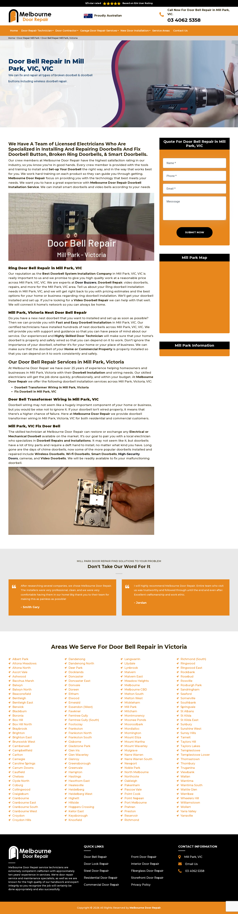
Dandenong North (81, 663)
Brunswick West (23, 741)
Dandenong (76, 659)
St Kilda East (189, 720)
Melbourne (132, 685)
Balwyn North (22, 689)
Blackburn (19, 711)
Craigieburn (20, 794)
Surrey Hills (188, 733)
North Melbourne (136, 772)
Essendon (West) (80, 707)
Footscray (75, 724)
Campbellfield (22, 750)
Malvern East (133, 676)
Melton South (134, 694)
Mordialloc (131, 728)
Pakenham (132, 785)
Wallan (185, 776)
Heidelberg (76, 789)
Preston (130, 811)
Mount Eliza (132, 737)
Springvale (188, 707)
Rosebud (187, 676)
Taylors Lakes (190, 746)
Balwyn (17, 685)
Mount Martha (134, 741)
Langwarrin (132, 659)
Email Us (191, 864)
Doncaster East (79, 680)
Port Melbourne (135, 802)
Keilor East (76, 811)
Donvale (74, 685)
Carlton (17, 754)
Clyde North (20, 781)
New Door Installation (135, 30)
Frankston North (80, 733)
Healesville (76, 785)
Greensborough (79, 763)
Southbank (188, 702)
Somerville (188, 698)
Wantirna (187, 781)
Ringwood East (191, 667)
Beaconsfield (21, 694)
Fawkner (74, 711)
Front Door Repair (143, 857)
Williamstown (190, 802)
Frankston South (80, 737)
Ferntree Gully (78, 715)
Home (14, 30)
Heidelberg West (80, 794)
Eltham (73, 694)
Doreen (73, 689)
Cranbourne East (24, 802)
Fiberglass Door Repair (147, 870)
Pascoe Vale (133, 789)
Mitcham (130, 711)
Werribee (187, 794)
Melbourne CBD (135, 689)
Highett (73, 798)
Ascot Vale (19, 672)
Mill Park (130, 707)
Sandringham (190, 689)
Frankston (75, 728)
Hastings (74, 776)
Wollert (186, 807)
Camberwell (20, 746)
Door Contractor (66, 30)
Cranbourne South (25, 807)
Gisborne (74, 741)
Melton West (133, 698)
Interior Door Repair (145, 863)
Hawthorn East (79, 781)
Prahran (129, 807)
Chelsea (18, 776)
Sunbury (186, 724)
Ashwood (19, 676)
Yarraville (187, 815)
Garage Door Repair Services (98, 30)
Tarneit (186, 737)
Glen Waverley (78, 754)
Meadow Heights (136, 680)
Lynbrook (131, 667)
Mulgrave (130, 750)
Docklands (76, 672)
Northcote (131, 776)
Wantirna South (191, 785)
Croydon (18, 815)
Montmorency (134, 715)
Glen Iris (74, 750)
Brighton (18, 733)
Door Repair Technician (36, 30)
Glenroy (73, 759)
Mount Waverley (136, 746)
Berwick (18, 707)
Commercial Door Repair (101, 884)
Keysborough (78, 815)
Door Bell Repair (95, 857)
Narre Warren (133, 754)
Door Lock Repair (96, 863)
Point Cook (132, 794)
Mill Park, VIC (193, 857)
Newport (130, 763)
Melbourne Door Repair (145, 907)
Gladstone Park (79, 746)
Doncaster (75, 676)
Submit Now (194, 232)
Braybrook (19, 728)
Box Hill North (22, 724)
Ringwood (188, 663)
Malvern (130, 672)
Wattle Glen (189, 789)
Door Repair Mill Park (28, 38)
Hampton (75, 772)
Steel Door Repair (96, 870)
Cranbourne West (24, 811)
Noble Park (132, 767)
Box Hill (17, 720)
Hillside (73, 802)
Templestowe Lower (195, 754)
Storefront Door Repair (147, 877)
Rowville (186, 680)
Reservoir (131, 815)
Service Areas (161, 30)
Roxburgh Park (191, 685)
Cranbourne (20, 798)
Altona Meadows (24, 663)
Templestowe (190, 750)
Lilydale (129, 663)
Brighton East (22, 737)
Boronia (18, 715)
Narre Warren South (138, 759)
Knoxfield (75, 820)
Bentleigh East (22, 702)
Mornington (132, 733)
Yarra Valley (188, 811)
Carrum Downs (23, 767)
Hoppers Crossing (81, 807)
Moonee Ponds (135, 720)
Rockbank (188, 672)
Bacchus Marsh (23, 680)
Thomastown (190, 759)
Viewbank (187, 772)
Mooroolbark (133, 724)
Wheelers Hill (190, 798)
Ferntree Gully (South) (83, 720)
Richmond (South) (193, 659)
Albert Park (20, 659)
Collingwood (21, 789)
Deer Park (75, 667)
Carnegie (18, 759)
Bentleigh (19, 698)
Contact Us (180, 30)
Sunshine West (191, 728)
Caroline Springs (23, 763)
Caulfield (18, 772)
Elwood (73, 698)
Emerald (74, 702)
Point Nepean (134, 798)
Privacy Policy (141, 884)
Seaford (186, 694)
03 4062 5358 (184, 20)
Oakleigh (130, 781)
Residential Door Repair (100, 877)
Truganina (188, 767)
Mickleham (132, 702)
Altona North (21, 667)
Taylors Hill (188, 741)
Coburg (17, 785)
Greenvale (75, 767)
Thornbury (188, 763)
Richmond (131, 820)
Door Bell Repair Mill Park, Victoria (59, 38)
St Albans (187, 711)
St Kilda (186, 715)
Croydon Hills (21, 820)
